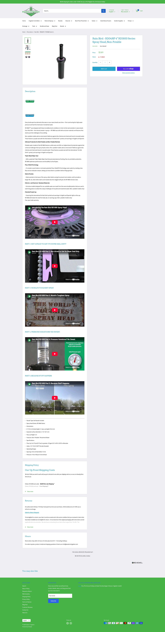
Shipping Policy (26, 597)
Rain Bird (94, 46)
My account (124, 12)
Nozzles (60, 21)
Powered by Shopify (27, 627)
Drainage (24, 26)
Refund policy (26, 594)
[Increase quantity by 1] (109, 62)
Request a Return (27, 591)
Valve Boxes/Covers (105, 21)
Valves (93, 21)
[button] (82, 556)
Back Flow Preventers (81, 21)
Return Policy (25, 589)
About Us (24, 613)
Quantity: (95, 62)
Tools (33, 26)
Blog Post (54, 26)
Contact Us (25, 610)
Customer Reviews (27, 607)
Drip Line (67, 21)
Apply (79, 586)
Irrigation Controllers (34, 21)
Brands (62, 26)
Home (24, 21)
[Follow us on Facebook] (67, 623)
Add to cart (104, 69)
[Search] (103, 11)
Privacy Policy (26, 599)
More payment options (128, 73)
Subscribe (53, 601)
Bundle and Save (44, 26)
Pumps (130, 21)
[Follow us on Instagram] (71, 623)
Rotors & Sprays (49, 21)
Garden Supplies (118, 21)
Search (24, 586)
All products (30, 32)
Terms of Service (26, 602)
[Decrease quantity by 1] (100, 62)
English (25, 620)
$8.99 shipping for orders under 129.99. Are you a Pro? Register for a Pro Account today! (82, 2)
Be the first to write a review (82, 556)
